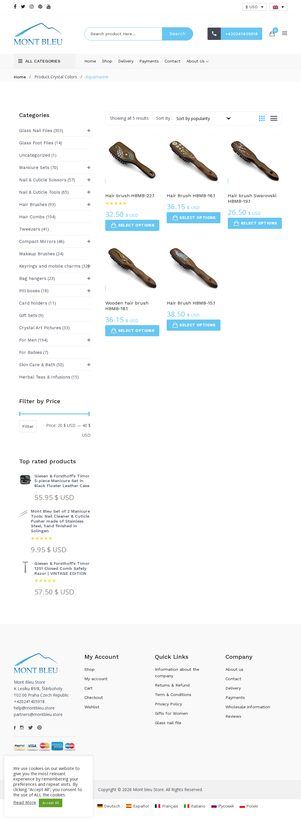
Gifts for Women (171, 713)
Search (177, 33)
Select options (136, 225)
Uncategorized (34, 155)
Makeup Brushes (37, 253)
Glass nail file (168, 722)
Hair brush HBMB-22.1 (129, 195)
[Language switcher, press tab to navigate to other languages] (278, 7)
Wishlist (91, 707)
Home (90, 61)
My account (96, 678)
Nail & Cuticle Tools (39, 192)
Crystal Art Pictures (40, 327)
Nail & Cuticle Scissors (42, 180)
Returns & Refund (172, 685)
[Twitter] (23, 6)
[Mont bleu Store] (45, 34)
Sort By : (164, 118)
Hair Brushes (33, 204)
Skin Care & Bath (37, 364)
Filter (28, 426)
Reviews (233, 716)
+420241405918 (241, 33)
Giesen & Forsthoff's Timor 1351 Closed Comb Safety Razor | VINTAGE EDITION (62, 568)
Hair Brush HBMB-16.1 (191, 195)
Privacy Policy (168, 704)
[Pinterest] (40, 6)
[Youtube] (49, 6)
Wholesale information (247, 707)
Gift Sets (28, 315)
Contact (172, 61)
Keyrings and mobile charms (50, 266)
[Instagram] (32, 6)
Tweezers (29, 229)
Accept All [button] (50, 803)
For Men (28, 340)
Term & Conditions (173, 694)
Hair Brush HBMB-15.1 (191, 303)
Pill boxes (29, 290)
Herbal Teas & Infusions (44, 377)
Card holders (33, 303)
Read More (24, 802)
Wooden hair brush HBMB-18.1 (126, 305)
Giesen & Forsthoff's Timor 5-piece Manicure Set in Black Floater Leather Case (62, 481)
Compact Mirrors (37, 241)
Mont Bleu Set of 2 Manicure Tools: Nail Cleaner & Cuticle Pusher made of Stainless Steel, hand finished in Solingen (60, 521)
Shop (107, 61)
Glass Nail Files (35, 130)
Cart (88, 688)
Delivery (125, 61)
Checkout (93, 697)
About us (196, 61)
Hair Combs (32, 216)
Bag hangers (32, 278)
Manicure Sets (34, 167)
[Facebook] (15, 6)
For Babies (30, 352)
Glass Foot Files (36, 143)
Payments (149, 61)
